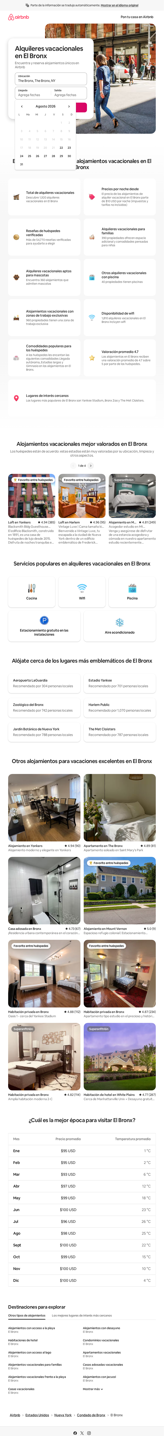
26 (37, 156)
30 (69, 156)
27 (45, 156)
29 (61, 156)
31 (21, 164)
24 (21, 156)
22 (61, 148)
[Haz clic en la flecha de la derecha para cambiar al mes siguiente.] (69, 106)
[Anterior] (73, 465)
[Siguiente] (90, 465)
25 (29, 156)
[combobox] (51, 80)
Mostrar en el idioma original (119, 5)
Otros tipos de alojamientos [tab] (26, 1315)
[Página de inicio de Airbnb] (18, 17)
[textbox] (33, 94)
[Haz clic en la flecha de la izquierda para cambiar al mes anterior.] (22, 106)
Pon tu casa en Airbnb (137, 17)
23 (69, 148)
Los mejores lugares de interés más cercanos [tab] (82, 1315)
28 (53, 156)
